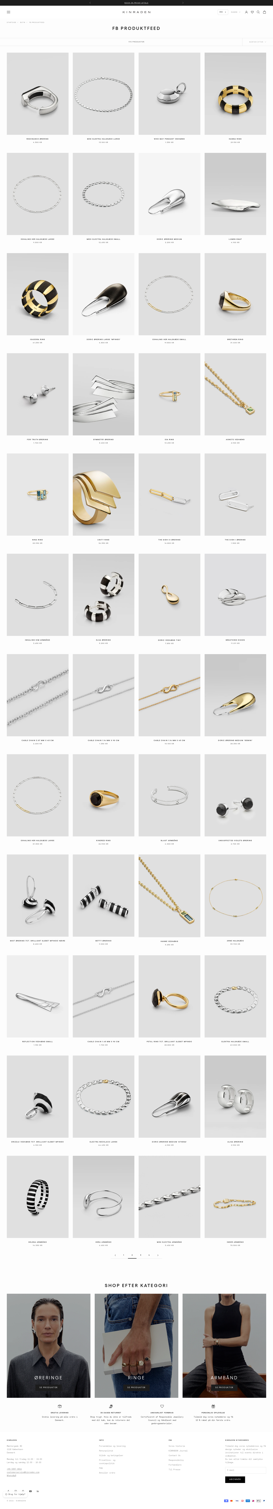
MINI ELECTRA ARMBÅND (169, 1242)
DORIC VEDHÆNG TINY (169, 640)
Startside (11, 22)
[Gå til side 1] (115, 1255)
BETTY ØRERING (104, 941)
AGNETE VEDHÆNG (235, 440)
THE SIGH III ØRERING (169, 540)
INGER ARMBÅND (235, 1242)
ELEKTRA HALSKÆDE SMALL (235, 1042)
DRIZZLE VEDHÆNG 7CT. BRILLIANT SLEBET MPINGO (37, 1142)
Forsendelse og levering (112, 1446)
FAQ (101, 1468)
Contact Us (174, 1456)
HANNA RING (235, 139)
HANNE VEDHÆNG (169, 941)
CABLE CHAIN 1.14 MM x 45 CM (169, 740)
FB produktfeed (36, 22)
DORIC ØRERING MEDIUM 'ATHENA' (169, 1142)
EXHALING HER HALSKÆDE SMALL (169, 339)
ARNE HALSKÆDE (235, 941)
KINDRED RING (103, 841)
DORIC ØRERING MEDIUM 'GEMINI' (235, 740)
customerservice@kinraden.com (23, 1472)
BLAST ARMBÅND (169, 841)
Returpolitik (106, 1451)
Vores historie (177, 1446)
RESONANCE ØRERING (38, 139)
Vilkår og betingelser (111, 1456)
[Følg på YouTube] (30, 1491)
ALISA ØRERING (235, 1142)
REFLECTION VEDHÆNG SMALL (37, 1042)
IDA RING (169, 440)
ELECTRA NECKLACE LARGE (103, 1142)
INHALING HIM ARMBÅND (37, 640)
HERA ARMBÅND (104, 1242)
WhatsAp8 (11, 1476)
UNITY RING (103, 540)
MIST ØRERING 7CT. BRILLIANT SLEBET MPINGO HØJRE (37, 941)
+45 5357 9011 (14, 1469)
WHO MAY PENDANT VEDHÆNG (169, 139)
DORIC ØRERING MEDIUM (169, 239)
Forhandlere (175, 1465)
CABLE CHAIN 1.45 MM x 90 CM (103, 1042)
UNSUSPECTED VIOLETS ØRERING (235, 841)
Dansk (234, 12)
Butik (22, 22)
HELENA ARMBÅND (37, 1242)
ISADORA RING (37, 339)
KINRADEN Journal (178, 1451)
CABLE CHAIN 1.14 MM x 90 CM (103, 740)
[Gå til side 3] (158, 1255)
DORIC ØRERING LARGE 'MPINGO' (103, 339)
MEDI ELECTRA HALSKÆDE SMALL (103, 239)
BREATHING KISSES (235, 640)
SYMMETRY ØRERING (103, 440)
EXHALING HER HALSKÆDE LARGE (37, 239)
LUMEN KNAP (235, 239)
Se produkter (49, 1388)
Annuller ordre (107, 1473)
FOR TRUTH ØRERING (37, 440)
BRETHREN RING (235, 339)
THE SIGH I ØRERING (235, 540)
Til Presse (174, 1470)
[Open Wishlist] (252, 12)
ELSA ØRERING (103, 640)
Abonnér (235, 1480)
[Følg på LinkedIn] (37, 1491)
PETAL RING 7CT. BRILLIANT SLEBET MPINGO (169, 1042)
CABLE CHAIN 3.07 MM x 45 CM (38, 740)
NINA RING (37, 540)
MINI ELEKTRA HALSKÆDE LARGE (103, 139)
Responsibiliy (176, 1460)
